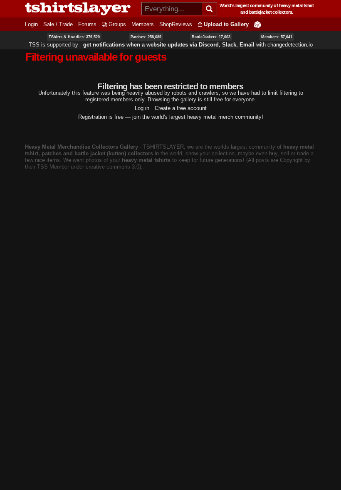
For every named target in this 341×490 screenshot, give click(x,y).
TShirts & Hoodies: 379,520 (74, 37)
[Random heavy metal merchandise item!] (257, 24)
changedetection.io (290, 45)
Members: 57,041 (276, 37)
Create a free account (181, 108)
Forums (87, 24)
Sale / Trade (58, 24)
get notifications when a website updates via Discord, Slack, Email (169, 45)
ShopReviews (175, 24)
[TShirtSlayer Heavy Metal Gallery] (80, 8)
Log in (142, 108)
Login (31, 24)
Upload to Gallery (226, 24)
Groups (117, 24)
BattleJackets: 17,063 (211, 37)
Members (142, 24)
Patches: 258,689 (146, 37)
